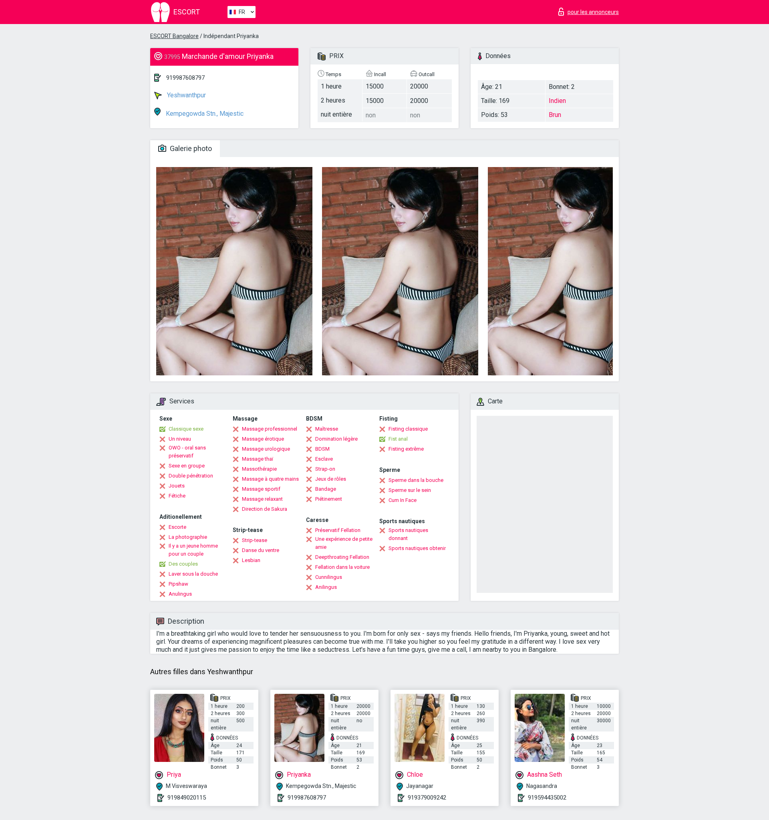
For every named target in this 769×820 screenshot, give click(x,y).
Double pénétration (191, 476)
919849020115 (186, 797)
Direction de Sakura (264, 509)
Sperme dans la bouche (416, 480)
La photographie (188, 537)
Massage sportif (261, 489)
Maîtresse (326, 429)
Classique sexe (186, 429)
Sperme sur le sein (410, 490)
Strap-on (325, 469)
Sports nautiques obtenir (417, 548)
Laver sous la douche (193, 574)
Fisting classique (408, 429)
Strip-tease (254, 540)
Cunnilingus (328, 577)
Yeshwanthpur (185, 95)
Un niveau (180, 439)
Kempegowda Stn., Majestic (204, 113)
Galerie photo (190, 148)
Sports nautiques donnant (408, 534)
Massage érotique (263, 439)
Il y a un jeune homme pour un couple (193, 550)
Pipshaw (178, 584)
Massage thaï (257, 459)
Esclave (324, 459)
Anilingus (326, 587)
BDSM (322, 449)
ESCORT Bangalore (174, 36)
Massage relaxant (262, 499)
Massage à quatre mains (270, 479)
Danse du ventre (260, 550)
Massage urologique (266, 449)
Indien (557, 101)
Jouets (177, 486)
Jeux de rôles (330, 479)
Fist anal (398, 439)
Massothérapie (259, 469)
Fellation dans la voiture (342, 567)
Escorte (177, 527)
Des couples (183, 564)
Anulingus (180, 594)
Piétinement (328, 499)
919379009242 (427, 797)
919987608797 (185, 77)
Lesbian (251, 560)
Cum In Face (403, 500)
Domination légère (336, 439)
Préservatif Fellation (337, 530)
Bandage (325, 489)
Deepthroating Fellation (342, 557)
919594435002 (547, 797)
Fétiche (177, 496)
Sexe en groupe (187, 466)
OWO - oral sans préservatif (187, 452)
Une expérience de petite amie (343, 543)
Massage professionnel (269, 429)
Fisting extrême (406, 449)
